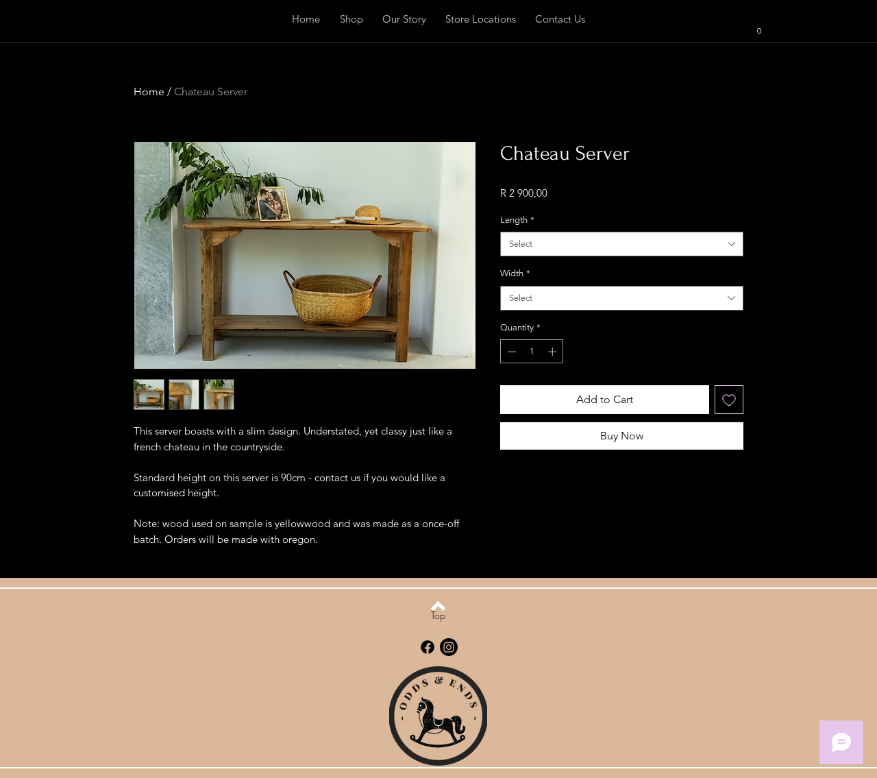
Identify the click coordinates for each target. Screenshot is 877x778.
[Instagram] (449, 647)
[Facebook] (427, 647)
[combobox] (621, 244)
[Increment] (553, 351)
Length (517, 220)
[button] (753, 30)
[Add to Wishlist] (729, 399)
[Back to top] (438, 606)
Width (515, 273)
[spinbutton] (532, 351)
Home (149, 91)
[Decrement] (510, 351)
